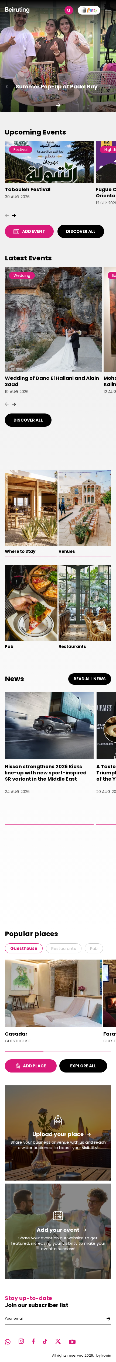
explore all (83, 1066)
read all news (90, 679)
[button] (7, 86)
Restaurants (63, 948)
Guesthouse (23, 948)
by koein (103, 1355)
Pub (94, 948)
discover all (80, 231)
